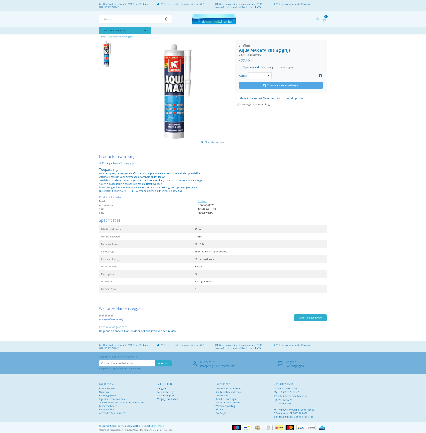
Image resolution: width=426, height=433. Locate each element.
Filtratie (219, 409)
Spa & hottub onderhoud (228, 392)
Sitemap (157, 429)
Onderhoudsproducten (227, 388)
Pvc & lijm (220, 413)
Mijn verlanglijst (165, 395)
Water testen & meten (227, 402)
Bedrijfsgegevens (108, 395)
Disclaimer (145, 429)
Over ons (104, 392)
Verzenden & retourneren (112, 413)
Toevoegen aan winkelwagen (283, 85)
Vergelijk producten (167, 399)
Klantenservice (107, 388)
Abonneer (163, 363)
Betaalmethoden (108, 406)
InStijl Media (158, 425)
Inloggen (162, 388)
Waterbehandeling (225, 406)
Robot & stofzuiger (225, 399)
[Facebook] (320, 76)
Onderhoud (221, 395)
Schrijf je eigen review (250, 54)
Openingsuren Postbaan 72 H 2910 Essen (121, 402)
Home (102, 36)
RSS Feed (168, 429)
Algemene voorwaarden (112, 399)
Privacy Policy (106, 409)
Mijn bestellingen (166, 392)
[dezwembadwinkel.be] (214, 19)
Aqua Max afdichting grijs (120, 36)
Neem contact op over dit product (284, 98)
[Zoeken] (167, 19)
